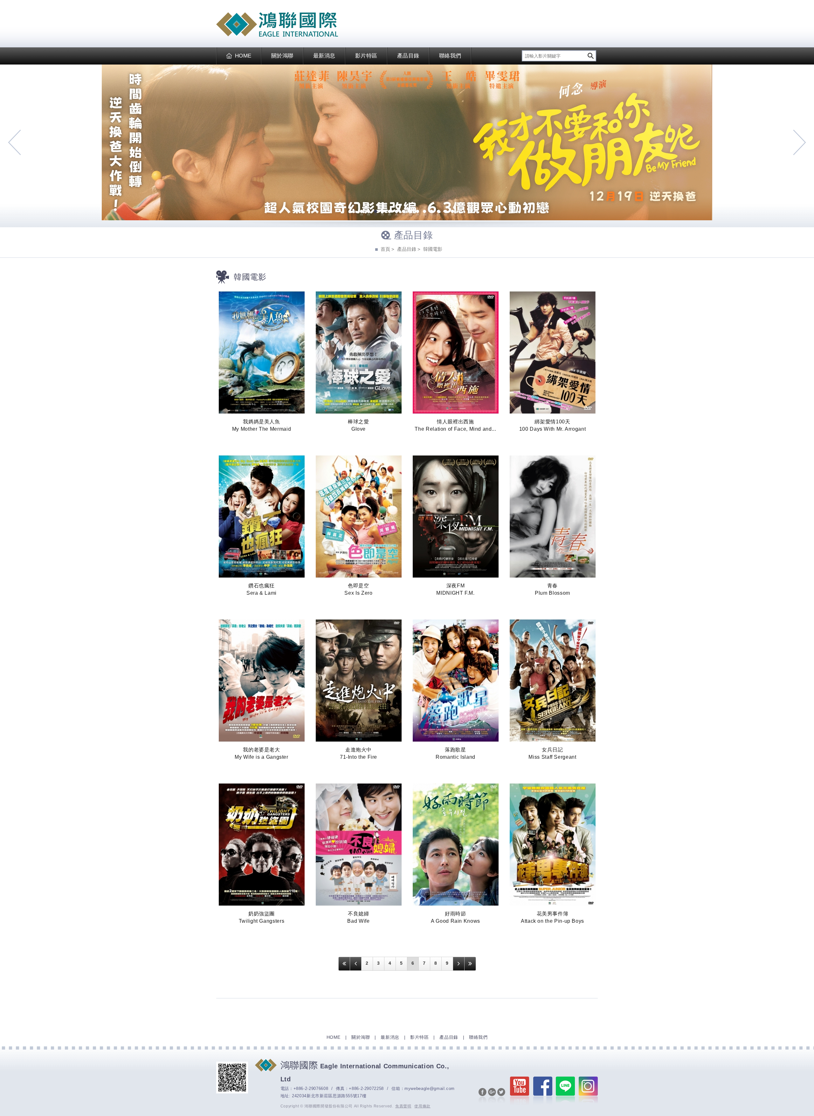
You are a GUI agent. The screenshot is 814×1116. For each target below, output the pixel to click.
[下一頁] (458, 963)
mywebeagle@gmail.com (429, 1088)
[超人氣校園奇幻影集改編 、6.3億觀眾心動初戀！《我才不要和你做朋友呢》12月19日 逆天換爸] (407, 142)
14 (452, 212)
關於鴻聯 (282, 56)
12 (438, 212)
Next (799, 142)
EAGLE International (277, 24)
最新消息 (324, 56)
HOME (243, 56)
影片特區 (366, 56)
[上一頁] (355, 963)
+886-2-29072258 (366, 1088)
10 (424, 212)
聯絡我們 (450, 56)
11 (431, 212)
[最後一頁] (470, 963)
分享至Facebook (482, 1096)
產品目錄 (408, 56)
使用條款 (422, 1106)
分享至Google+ (492, 1096)
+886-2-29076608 (310, 1088)
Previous (14, 142)
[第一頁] (344, 963)
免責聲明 (403, 1106)
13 (445, 212)
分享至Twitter (501, 1096)
